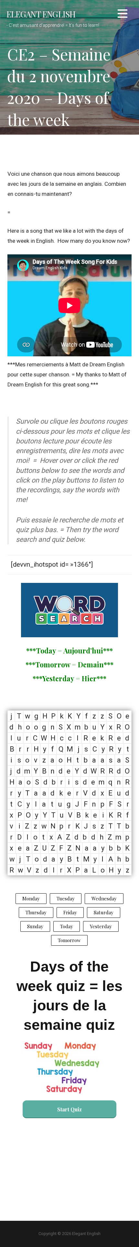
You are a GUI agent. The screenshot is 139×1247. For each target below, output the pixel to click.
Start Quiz (69, 1109)
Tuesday (66, 898)
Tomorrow (69, 940)
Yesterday (101, 926)
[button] (122, 14)
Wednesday (104, 898)
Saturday (103, 912)
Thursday (36, 912)
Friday (70, 912)
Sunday (35, 926)
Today (66, 926)
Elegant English (40, 13)
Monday (31, 898)
